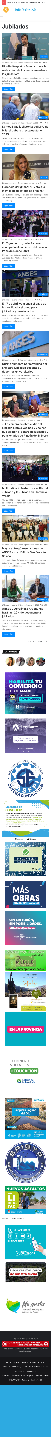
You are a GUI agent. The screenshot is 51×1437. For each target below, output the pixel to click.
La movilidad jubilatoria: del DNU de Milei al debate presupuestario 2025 (25, 130)
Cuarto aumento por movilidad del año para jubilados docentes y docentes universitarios (24, 367)
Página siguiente (35, 641)
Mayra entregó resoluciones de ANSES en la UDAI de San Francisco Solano (25, 552)
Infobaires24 (36, 1380)
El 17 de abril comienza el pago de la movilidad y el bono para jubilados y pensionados (24, 307)
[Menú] (1, 17)
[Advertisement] (25, 1410)
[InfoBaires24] (25, 9)
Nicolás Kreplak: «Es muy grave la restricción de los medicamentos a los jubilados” (24, 70)
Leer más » (8, 89)
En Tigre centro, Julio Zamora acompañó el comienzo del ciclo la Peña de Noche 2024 (24, 247)
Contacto (25, 1380)
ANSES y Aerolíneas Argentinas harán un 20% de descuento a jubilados (22, 612)
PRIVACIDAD (14, 1380)
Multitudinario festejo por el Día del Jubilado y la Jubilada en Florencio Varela (25, 492)
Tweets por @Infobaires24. (13, 1218)
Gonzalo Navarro (10, 63)
